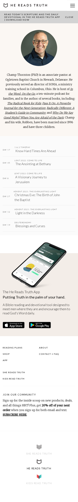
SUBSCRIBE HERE (15, 414)
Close (69, 17)
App (5, 360)
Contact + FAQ (49, 354)
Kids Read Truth (14, 378)
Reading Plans (12, 347)
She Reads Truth (14, 372)
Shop (6, 354)
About (43, 347)
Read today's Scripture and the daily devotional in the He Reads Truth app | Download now (32, 17)
